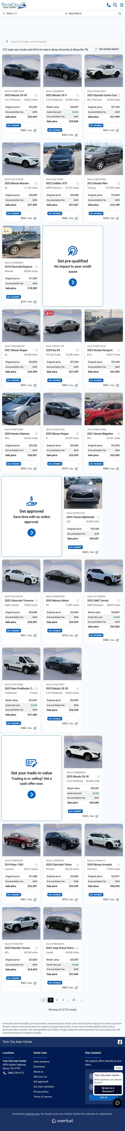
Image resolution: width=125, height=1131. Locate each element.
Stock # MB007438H (96, 429)
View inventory (41, 1061)
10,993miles (113, 99)
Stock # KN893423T (14, 860)
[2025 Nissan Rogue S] (62, 409)
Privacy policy (41, 1091)
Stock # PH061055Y (96, 91)
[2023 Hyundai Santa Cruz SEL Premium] (104, 70)
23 (73, 1000)
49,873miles (72, 693)
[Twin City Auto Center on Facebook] (118, 1042)
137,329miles (112, 187)
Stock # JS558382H (14, 262)
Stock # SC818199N (55, 429)
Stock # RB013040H (14, 429)
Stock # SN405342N (55, 596)
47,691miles (113, 438)
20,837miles (113, 605)
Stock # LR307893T (55, 860)
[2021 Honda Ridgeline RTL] (104, 409)
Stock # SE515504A (14, 684)
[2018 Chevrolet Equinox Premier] (21, 242)
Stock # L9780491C (96, 860)
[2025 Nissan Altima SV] (62, 576)
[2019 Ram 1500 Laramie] (21, 840)
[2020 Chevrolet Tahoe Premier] (62, 840)
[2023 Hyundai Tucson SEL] (21, 923)
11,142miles (31, 187)
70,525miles (31, 605)
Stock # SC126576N (14, 179)
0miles (34, 693)
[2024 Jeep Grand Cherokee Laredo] (62, 923)
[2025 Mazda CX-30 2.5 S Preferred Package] (83, 752)
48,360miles (72, 952)
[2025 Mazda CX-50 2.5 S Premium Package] (21, 70)
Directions (39, 1066)
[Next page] (81, 1000)
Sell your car (40, 1076)
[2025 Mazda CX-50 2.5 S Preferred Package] (62, 664)
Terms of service (43, 1096)
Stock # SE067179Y (55, 346)
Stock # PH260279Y (14, 944)
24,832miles (31, 99)
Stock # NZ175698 (54, 179)
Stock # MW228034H (14, 346)
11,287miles (72, 605)
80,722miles (72, 869)
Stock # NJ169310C (14, 596)
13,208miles (72, 354)
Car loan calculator (44, 1086)
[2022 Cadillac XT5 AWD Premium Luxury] (62, 158)
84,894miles (31, 271)
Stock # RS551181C (76, 513)
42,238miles (31, 952)
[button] (108, 5)
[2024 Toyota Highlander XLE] (83, 492)
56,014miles (31, 869)
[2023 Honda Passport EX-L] (104, 325)
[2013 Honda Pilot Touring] (104, 158)
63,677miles (113, 354)
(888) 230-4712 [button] (16, 1072)
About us (38, 1071)
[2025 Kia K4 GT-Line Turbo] (62, 325)
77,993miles (113, 869)
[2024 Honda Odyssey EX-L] (21, 409)
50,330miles (93, 781)
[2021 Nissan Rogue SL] (21, 325)
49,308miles (31, 354)
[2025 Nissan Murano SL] (21, 158)
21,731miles (72, 187)
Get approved (41, 1081)
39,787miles (72, 438)
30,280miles (72, 99)
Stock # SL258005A (96, 596)
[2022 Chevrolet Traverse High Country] (21, 576)
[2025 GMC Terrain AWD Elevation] (104, 576)
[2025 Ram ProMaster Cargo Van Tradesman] (21, 664)
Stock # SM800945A (76, 772)
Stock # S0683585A (55, 91)
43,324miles (31, 438)
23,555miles (93, 521)
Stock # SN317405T (55, 684)
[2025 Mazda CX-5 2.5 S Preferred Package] (62, 70)
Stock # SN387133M (14, 91)
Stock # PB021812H (96, 346)
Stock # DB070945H (96, 179)
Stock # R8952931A (55, 944)
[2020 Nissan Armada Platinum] (104, 840)
